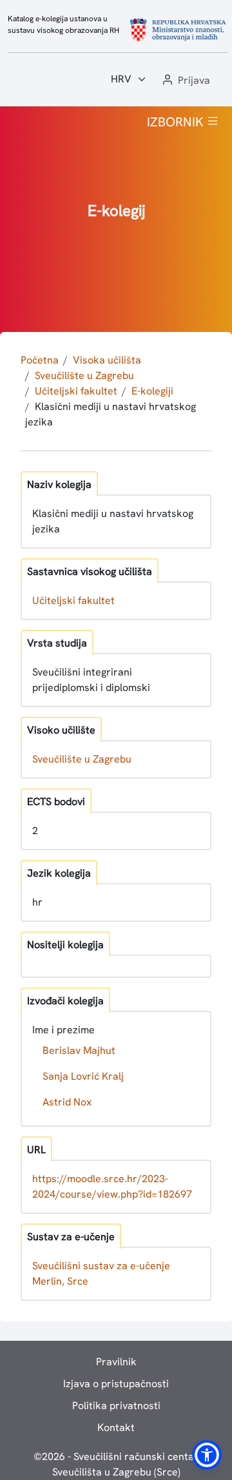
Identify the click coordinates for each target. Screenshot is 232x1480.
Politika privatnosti (116, 1405)
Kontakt (116, 1427)
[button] (185, 81)
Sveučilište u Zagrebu (84, 375)
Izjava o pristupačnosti (116, 1383)
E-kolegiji (152, 391)
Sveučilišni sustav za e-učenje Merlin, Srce (101, 1273)
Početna (40, 360)
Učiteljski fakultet (76, 391)
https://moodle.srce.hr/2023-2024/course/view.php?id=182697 (112, 1186)
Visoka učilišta (107, 360)
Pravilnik (116, 1361)
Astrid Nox (67, 1102)
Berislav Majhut (79, 1050)
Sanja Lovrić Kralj (83, 1076)
